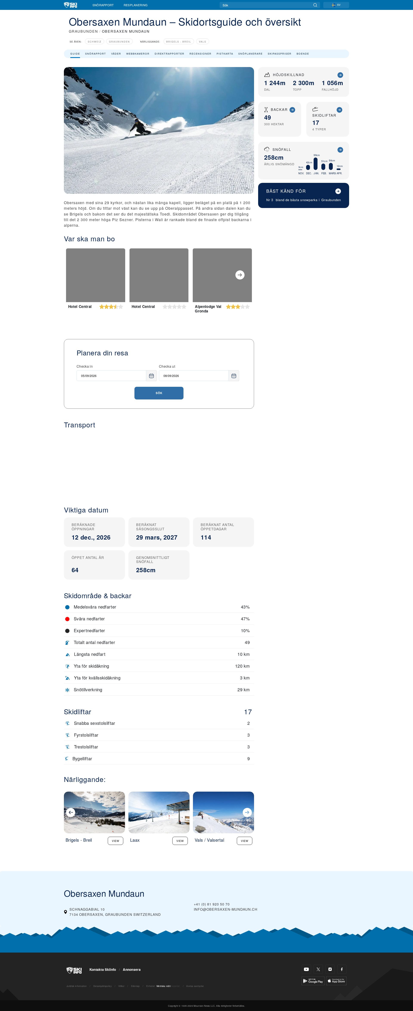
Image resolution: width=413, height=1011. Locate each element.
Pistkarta (225, 53)
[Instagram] (330, 969)
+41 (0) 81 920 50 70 (212, 904)
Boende (303, 53)
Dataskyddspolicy (102, 986)
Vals (202, 41)
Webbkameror (137, 53)
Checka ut (167, 366)
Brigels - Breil (178, 41)
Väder (116, 53)
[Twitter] (318, 969)
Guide (75, 53)
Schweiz (94, 41)
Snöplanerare (250, 53)
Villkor (121, 986)
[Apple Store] (336, 980)
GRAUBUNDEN (83, 31)
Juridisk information (76, 986)
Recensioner (200, 53)
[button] (159, 463)
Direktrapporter (169, 53)
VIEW (115, 841)
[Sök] (315, 5)
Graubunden (119, 41)
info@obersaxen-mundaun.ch (225, 909)
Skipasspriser (279, 53)
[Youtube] (306, 969)
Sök (159, 393)
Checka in (85, 366)
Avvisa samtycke (195, 986)
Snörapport (103, 5)
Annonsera (132, 969)
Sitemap (135, 986)
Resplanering (136, 5)
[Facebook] (342, 969)
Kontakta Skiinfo (102, 969)
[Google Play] (313, 980)
